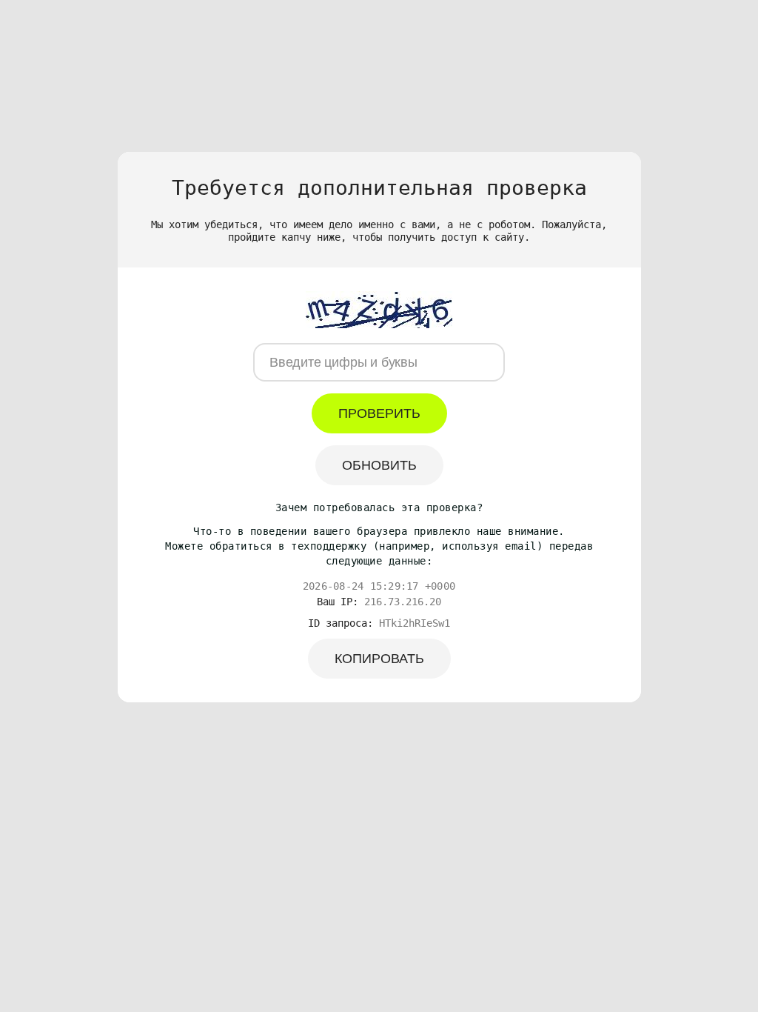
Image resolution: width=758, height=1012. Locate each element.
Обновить (379, 465)
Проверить (379, 413)
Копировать (379, 658)
